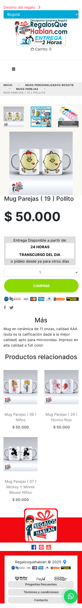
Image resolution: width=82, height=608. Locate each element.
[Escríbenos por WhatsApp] (70, 596)
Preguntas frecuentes (41, 584)
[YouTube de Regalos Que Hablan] (49, 547)
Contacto (41, 600)
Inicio (8, 85)
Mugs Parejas (27, 89)
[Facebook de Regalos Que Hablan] (35, 547)
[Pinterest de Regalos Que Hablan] (42, 547)
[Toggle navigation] (13, 70)
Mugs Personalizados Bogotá (49, 85)
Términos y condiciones (41, 592)
